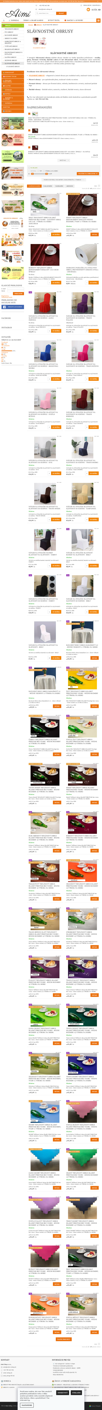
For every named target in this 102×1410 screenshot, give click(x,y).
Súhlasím (76, 1393)
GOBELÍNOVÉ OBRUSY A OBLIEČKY (13, 42)
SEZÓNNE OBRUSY (11, 60)
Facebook (4, 342)
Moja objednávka (58, 1374)
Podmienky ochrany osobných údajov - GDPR (66, 1368)
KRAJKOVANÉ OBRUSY (12, 49)
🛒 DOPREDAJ (14, 20)
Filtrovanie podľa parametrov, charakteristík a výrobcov (63, 179)
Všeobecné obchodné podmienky (63, 1366)
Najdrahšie (59, 186)
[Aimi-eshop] (17, 12)
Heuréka (4, 356)
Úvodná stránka (3, 20)
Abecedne (69, 186)
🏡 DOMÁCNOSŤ (8, 72)
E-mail (3, 289)
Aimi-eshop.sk (7, 1373)
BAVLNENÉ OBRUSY (11, 35)
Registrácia (97, 5)
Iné (2, 359)
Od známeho (5, 346)
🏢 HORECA (6, 1381)
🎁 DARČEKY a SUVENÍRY (73, 20)
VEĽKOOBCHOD (58, 1370)
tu (29, 1400)
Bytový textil (54, 20)
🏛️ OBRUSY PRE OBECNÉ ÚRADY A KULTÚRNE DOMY (17, 1385)
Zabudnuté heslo (6, 297)
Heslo (3, 291)
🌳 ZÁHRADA (7, 90)
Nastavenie (27, 1405)
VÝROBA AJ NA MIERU (51, 171)
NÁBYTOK (6, 107)
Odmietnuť (63, 1393)
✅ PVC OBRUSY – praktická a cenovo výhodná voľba (70, 1385)
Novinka (33, 171)
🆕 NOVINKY (7, 111)
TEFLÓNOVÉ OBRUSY (12, 29)
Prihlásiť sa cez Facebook (15, 307)
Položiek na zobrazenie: (87, 173)
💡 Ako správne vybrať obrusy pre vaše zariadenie (70, 1387)
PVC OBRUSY (9, 32)
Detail (94, 234)
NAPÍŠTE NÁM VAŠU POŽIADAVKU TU (65, 1372)
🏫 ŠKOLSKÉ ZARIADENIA (7, 81)
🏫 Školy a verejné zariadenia (66, 1381)
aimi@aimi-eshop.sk (9, 1367)
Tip (41, 171)
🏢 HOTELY (7, 94)
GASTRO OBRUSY (10, 57)
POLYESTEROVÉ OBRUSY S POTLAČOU (13, 53)
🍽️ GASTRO (7, 86)
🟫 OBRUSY (7, 25)
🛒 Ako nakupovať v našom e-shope (64, 1364)
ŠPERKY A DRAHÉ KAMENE (33, 20)
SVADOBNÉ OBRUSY (13, 66)
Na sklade (34, 168)
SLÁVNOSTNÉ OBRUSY (12, 63)
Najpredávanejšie (34, 186)
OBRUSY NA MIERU (11, 38)
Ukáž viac (63, 160)
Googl (3, 349)
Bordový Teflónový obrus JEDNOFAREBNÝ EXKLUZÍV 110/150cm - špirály (59, 152)
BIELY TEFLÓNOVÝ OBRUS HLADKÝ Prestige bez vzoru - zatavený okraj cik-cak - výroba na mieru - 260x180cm (62, 119)
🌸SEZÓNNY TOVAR (9, 76)
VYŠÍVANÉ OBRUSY (11, 46)
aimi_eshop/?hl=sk (8, 1376)
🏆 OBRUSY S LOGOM (7, 1387)
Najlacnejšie (48, 186)
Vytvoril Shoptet (96, 1406)
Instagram (4, 352)
